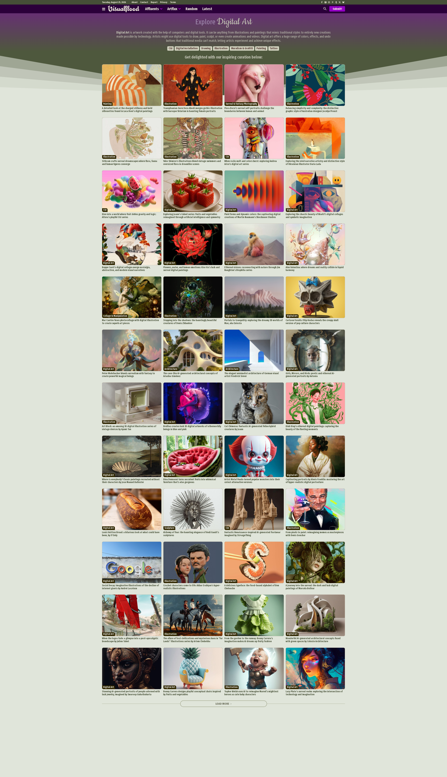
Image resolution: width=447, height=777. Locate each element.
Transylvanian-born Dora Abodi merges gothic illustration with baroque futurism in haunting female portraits (192, 110)
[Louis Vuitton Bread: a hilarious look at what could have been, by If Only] (131, 509)
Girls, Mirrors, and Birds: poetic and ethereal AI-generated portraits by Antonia (310, 375)
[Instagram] (329, 2)
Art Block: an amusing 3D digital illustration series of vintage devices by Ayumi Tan (129, 428)
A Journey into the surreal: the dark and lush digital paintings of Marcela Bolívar (312, 587)
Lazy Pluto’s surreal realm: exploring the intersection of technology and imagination (314, 693)
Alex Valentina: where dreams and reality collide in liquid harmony (315, 269)
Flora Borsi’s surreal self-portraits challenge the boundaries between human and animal (249, 110)
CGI (170, 48)
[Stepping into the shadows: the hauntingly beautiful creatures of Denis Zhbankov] (193, 297)
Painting (261, 48)
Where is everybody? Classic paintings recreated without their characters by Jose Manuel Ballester (131, 481)
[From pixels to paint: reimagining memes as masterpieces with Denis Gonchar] (315, 509)
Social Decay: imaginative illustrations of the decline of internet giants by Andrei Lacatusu (130, 587)
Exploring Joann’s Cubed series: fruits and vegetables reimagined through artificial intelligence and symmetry (191, 216)
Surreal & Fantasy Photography (241, 103)
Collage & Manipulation (115, 315)
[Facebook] (322, 2)
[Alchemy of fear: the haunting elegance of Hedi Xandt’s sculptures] (193, 509)
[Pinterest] (332, 2)
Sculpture (169, 528)
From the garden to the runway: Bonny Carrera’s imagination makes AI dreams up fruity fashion (248, 640)
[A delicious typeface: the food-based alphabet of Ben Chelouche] (254, 562)
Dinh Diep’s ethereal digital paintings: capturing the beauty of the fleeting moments (312, 428)
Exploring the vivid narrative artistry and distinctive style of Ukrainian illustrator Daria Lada (315, 163)
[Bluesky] (343, 2)
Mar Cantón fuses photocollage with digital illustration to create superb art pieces (130, 322)
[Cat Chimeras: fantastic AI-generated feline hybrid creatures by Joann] (254, 403)
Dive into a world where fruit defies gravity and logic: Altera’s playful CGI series (129, 216)
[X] (339, 2)
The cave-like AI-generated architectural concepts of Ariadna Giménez (190, 375)
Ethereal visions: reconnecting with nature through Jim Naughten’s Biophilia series (252, 269)
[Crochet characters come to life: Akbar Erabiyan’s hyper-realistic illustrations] (193, 562)
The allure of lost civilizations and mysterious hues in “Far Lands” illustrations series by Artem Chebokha (193, 640)
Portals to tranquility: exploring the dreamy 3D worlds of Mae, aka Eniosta (253, 322)
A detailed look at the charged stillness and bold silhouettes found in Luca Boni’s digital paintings (127, 110)
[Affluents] (103, 9)
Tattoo (274, 48)
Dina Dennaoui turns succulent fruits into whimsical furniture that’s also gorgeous (189, 481)
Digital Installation (187, 48)
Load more (222, 704)
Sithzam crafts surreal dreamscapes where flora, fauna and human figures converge (129, 163)
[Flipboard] (325, 2)
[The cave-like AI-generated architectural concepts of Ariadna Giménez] (193, 350)
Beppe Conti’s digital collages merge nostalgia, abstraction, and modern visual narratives (126, 269)
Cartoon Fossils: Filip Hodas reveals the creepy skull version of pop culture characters (312, 322)
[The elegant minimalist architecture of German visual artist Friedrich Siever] (254, 350)
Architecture (170, 369)
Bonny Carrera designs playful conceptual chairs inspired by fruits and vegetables (192, 693)
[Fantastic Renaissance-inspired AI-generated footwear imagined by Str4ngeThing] (254, 509)
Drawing (206, 48)
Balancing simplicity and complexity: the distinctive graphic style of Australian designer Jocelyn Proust (312, 110)
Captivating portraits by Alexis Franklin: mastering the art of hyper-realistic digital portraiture (315, 481)
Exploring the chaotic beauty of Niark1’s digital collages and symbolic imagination (314, 216)
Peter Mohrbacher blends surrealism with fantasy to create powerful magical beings (128, 375)
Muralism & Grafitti (242, 48)
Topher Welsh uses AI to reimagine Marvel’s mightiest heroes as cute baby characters (251, 693)
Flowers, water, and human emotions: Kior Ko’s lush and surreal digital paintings (191, 269)
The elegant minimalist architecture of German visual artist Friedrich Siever (251, 375)
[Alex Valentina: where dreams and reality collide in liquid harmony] (315, 244)
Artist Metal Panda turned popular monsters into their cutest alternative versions (252, 481)
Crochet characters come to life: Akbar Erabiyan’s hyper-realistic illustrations (191, 587)
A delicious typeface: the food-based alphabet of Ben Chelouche (251, 587)
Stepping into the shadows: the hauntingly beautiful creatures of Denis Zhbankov (190, 322)
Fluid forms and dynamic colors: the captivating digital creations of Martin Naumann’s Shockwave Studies (252, 216)
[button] (325, 9)
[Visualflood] (124, 9)
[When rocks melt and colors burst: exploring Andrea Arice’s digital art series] (254, 138)
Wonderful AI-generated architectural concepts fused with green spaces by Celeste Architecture (313, 640)
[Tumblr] (336, 2)
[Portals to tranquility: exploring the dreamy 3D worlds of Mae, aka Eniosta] (254, 297)
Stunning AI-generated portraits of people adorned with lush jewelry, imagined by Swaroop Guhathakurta (131, 693)
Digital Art (169, 209)
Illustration (221, 48)
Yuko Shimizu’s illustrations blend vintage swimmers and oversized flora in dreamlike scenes (192, 163)
